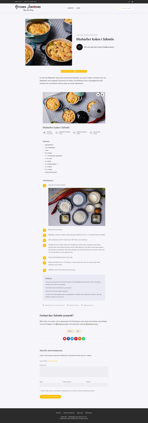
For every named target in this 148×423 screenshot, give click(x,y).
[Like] (64, 338)
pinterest (132, 1)
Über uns (18, 1)
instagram (129, 1)
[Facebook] (68, 338)
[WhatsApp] (83, 338)
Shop (78, 8)
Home (77, 35)
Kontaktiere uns (30, 1)
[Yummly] (79, 338)
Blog (81, 35)
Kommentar (43, 365)
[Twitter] (72, 338)
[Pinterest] (76, 338)
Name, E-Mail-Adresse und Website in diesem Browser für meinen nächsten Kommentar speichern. (68, 391)
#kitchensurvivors (92, 324)
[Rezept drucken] (98, 94)
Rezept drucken (81, 71)
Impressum (88, 413)
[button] (102, 94)
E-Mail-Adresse (67, 382)
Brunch (70, 331)
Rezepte (71, 8)
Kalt (78, 331)
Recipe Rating (43, 361)
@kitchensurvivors (62, 324)
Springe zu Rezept (68, 71)
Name (41, 382)
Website (88, 382)
